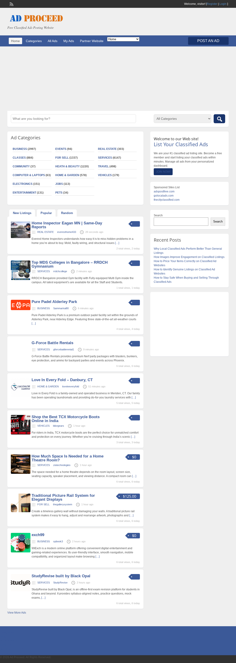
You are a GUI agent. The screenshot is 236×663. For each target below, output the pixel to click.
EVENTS (60, 149)
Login (223, 4)
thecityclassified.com (167, 199)
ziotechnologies (62, 465)
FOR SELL (62, 157)
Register (212, 4)
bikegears (58, 425)
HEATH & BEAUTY (67, 166)
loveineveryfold (70, 386)
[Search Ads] (219, 118)
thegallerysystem (62, 504)
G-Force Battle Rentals (52, 343)
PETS (58, 192)
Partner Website (91, 41)
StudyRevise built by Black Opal (61, 576)
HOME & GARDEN (67, 175)
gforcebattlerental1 (63, 349)
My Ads (68, 41)
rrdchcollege (60, 271)
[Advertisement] (118, 78)
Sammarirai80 (61, 308)
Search (158, 215)
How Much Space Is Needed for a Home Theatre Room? (67, 458)
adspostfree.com (164, 191)
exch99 (38, 535)
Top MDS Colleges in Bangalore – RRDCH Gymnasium (70, 264)
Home (15, 41)
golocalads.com (164, 195)
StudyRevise (60, 582)
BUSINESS (43, 308)
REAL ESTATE (107, 149)
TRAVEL (103, 166)
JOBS (59, 184)
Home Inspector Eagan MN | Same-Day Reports (67, 225)
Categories (34, 41)
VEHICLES (105, 175)
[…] (117, 243)
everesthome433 (66, 232)
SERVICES (105, 157)
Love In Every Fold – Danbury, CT (62, 380)
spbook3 (58, 541)
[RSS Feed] (11, 4)
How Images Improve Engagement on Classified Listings (189, 257)
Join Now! (163, 171)
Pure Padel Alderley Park (54, 302)
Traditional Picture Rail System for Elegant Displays (63, 497)
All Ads (52, 41)
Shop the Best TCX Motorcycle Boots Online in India (66, 419)
